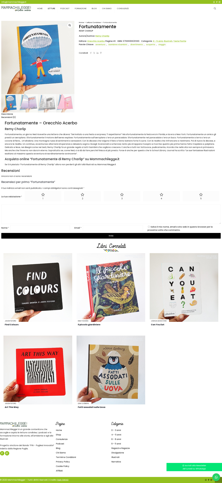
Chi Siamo (61, 452)
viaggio (162, 44)
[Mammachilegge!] (16, 8)
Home (81, 22)
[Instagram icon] (219, 2)
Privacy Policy (63, 461)
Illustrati (168, 41)
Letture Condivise (93, 22)
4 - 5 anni (158, 41)
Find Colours (11, 324)
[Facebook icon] (217, 2)
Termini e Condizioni (66, 457)
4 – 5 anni (116, 434)
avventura (100, 44)
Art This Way (12, 407)
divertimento (136, 44)
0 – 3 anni (116, 430)
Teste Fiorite (179, 41)
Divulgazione (117, 452)
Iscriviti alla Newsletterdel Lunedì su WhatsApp (194, 467)
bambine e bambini (118, 44)
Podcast (60, 443)
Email (77, 227)
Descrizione (7, 114)
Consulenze (62, 439)
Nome (5, 227)
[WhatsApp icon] (214, 2)
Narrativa (116, 461)
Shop (58, 434)
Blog (58, 448)
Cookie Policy (62, 466)
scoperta (150, 44)
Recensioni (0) (8, 117)
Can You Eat (157, 324)
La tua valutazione (11, 196)
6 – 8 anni (116, 439)
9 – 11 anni (116, 443)
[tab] (111, 114)
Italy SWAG (62, 479)
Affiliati (59, 470)
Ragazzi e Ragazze (120, 448)
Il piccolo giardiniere (89, 324)
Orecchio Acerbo (96, 41)
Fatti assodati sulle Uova (91, 407)
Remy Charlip (86, 30)
